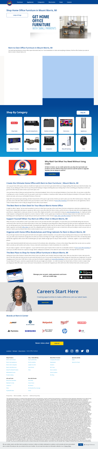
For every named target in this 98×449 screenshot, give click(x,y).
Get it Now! (30, 380)
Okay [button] (81, 444)
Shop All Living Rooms (32, 131)
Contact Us (8, 385)
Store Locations (53, 370)
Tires (83, 149)
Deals (73, 359)
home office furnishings (61, 200)
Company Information (55, 359)
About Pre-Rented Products (12, 370)
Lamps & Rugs (17, 15)
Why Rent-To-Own (10, 383)
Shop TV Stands (14, 149)
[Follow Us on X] (82, 352)
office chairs (25, 227)
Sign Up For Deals (76, 362)
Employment (53, 362)
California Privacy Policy (35, 395)
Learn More (52, 174)
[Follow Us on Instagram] (71, 352)
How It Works (31, 367)
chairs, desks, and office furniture (62, 215)
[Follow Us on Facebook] (66, 352)
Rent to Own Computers (11, 364)
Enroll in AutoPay (32, 362)
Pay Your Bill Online (32, 359)
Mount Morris (21, 351)
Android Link (86, 273)
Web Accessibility (17, 395)
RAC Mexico (30, 385)
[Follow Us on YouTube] (77, 352)
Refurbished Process (10, 372)
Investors (52, 364)
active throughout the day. (73, 212)
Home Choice (31, 383)
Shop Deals (14, 131)
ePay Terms (25, 395)
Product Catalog (9, 375)
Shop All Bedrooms (32, 149)
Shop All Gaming (66, 149)
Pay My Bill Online (10, 390)
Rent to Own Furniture (11, 359)
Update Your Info (32, 364)
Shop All (82, 112)
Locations (8, 351)
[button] (89, 444)
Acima (29, 390)
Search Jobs (45, 302)
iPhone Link (85, 278)
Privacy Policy (67, 446)
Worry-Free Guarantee (11, 380)
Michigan (15, 351)
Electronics (66, 131)
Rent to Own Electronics (11, 367)
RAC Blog (52, 375)
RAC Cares (52, 367)
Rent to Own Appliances (11, 362)
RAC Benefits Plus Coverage (34, 388)
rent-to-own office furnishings (82, 247)
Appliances (84, 131)
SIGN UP (56, 343)
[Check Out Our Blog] (87, 352)
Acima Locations (53, 372)
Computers (49, 149)
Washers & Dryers (49, 131)
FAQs (29, 370)
